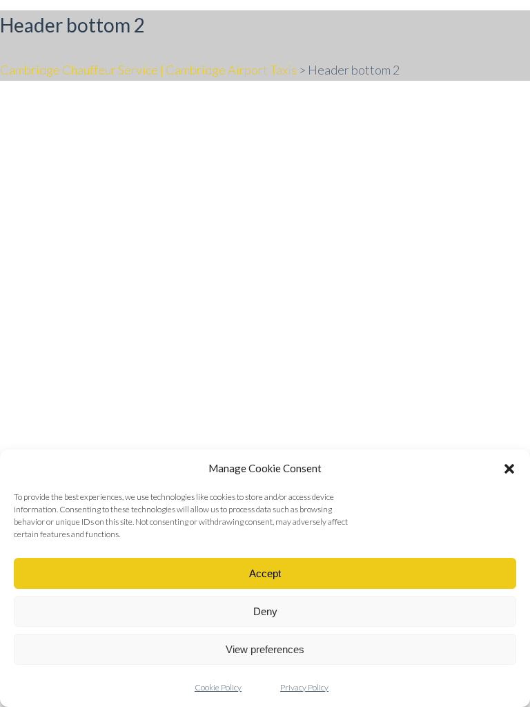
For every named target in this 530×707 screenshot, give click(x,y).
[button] (509, 469)
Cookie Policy (218, 687)
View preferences (265, 649)
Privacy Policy (304, 687)
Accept (265, 573)
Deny (265, 611)
